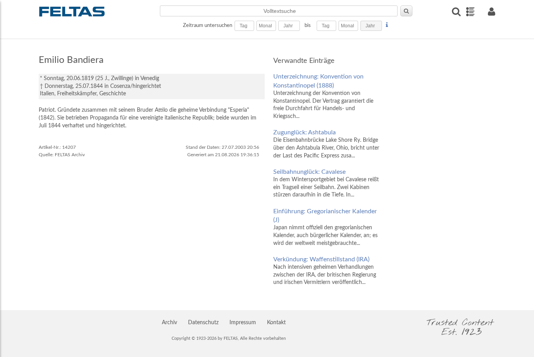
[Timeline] (470, 11)
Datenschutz (203, 322)
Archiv (169, 322)
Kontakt (276, 322)
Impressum (242, 322)
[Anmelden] (491, 11)
